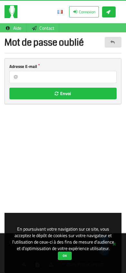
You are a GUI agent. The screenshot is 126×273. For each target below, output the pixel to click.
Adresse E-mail (23, 66)
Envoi (65, 93)
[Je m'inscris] (109, 11)
